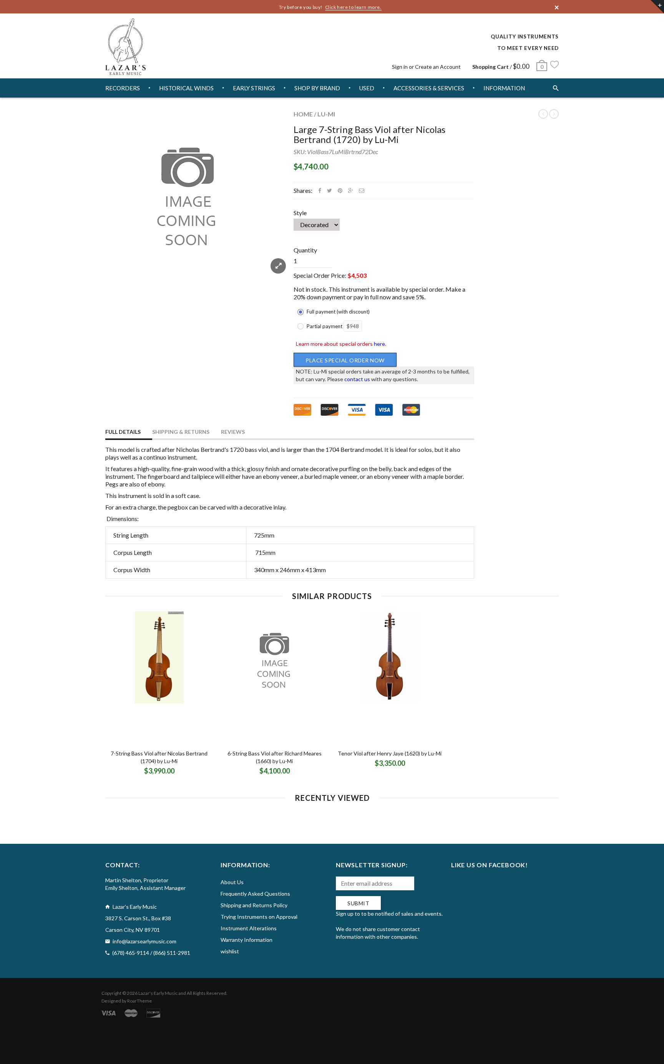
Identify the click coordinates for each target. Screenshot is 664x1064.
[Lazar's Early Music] (125, 46)
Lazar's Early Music (158, 993)
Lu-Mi (326, 114)
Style (300, 212)
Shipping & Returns (180, 431)
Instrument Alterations (249, 928)
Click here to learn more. (353, 7)
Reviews (233, 431)
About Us (232, 882)
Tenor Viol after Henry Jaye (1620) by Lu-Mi (390, 753)
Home (303, 114)
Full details (123, 431)
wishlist (230, 951)
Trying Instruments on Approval (259, 916)
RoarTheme (139, 1001)
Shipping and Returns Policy (254, 905)
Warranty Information (246, 939)
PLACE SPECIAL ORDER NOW (345, 360)
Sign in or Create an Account (426, 66)
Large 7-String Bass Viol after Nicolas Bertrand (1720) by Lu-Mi (369, 134)
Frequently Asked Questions (255, 893)
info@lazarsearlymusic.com (144, 941)
